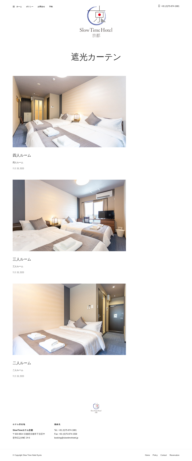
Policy (155, 455)
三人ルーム (22, 259)
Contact (164, 455)
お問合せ (41, 7)
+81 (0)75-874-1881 (170, 6)
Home (147, 455)
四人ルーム (22, 155)
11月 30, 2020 (18, 168)
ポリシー (29, 7)
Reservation (174, 455)
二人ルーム (22, 362)
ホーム (19, 7)
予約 (51, 7)
